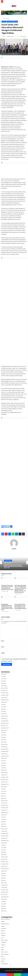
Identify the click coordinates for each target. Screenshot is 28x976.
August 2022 (4, 786)
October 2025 (4, 697)
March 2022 (4, 798)
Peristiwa (3, 944)
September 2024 (5, 727)
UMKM (2, 961)
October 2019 (4, 866)
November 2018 (4, 892)
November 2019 (4, 864)
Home (3, 18)
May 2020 (3, 849)
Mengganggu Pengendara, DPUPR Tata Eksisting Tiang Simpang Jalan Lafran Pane (7, 607)
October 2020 (4, 838)
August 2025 (4, 702)
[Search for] (26, 6)
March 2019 (3, 882)
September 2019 (5, 868)
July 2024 (3, 732)
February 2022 (4, 800)
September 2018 (5, 896)
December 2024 (4, 720)
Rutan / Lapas (4, 951)
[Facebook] (2, 534)
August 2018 (4, 899)
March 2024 (4, 742)
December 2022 (4, 777)
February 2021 (4, 828)
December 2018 (4, 889)
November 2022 (4, 779)
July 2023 (3, 760)
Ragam (2, 949)
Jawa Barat (3, 928)
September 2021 (5, 812)
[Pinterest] (6, 534)
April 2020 (3, 852)
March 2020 (4, 854)
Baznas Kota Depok (5, 919)
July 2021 (3, 817)
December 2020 (4, 833)
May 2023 (3, 765)
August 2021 (4, 814)
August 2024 (4, 730)
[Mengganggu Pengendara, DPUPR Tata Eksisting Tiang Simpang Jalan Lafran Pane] (7, 599)
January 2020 (4, 859)
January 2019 (4, 887)
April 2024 (3, 739)
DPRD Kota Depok (5, 923)
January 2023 (4, 774)
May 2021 (3, 821)
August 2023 (4, 758)
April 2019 (3, 880)
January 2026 (4, 690)
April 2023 (3, 767)
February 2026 (4, 688)
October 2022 (4, 781)
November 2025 (4, 695)
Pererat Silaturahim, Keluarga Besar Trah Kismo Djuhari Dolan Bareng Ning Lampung (20, 606)
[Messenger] (9, 534)
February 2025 (4, 716)
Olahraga (3, 935)
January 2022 (4, 803)
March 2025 (4, 713)
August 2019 (4, 871)
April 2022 (3, 796)
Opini (2, 937)
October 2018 (4, 894)
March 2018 (3, 910)
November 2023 (4, 751)
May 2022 (3, 793)
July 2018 (3, 901)
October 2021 (4, 810)
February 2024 (4, 744)
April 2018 (3, 908)
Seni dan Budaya (5, 954)
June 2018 (3, 903)
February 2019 (4, 885)
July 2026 (3, 676)
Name (3, 640)
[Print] (23, 534)
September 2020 (5, 840)
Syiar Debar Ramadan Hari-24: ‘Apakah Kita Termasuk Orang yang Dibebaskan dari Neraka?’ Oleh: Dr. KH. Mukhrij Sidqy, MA (20, 589)
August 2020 (4, 842)
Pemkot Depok (8, 560)
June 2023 (3, 763)
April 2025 (3, 711)
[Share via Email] (20, 534)
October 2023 (4, 753)
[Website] (14, 551)
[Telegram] (16, 534)
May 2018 (3, 906)
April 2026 (3, 683)
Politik (2, 947)
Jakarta (7, 18)
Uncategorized (4, 963)
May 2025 (3, 709)
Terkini (15, 21)
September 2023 (5, 756)
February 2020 (4, 857)
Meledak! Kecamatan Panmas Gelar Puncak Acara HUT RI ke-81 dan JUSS (13, 566)
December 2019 (4, 861)
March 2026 (4, 685)
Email (2, 646)
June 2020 (3, 847)
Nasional (3, 930)
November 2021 (4, 807)
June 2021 (3, 819)
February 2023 (4, 772)
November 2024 (4, 723)
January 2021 (4, 831)
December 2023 (4, 749)
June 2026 (3, 678)
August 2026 (4, 674)
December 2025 (4, 692)
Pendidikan (9, 21)
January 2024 (4, 746)
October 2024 (4, 725)
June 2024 (3, 735)
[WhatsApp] (13, 534)
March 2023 (4, 770)
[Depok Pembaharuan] (14, 6)
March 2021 (3, 826)
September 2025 (5, 699)
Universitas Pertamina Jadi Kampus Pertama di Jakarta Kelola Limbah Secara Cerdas (7, 587)
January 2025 (4, 718)
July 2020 (3, 845)
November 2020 (4, 835)
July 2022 (3, 788)
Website (3, 652)
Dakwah (3, 921)
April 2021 (3, 824)
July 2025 (3, 704)
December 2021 (4, 805)
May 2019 (3, 878)
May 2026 (3, 681)
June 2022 (3, 791)
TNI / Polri (3, 959)
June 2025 (3, 706)
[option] (14, 562)
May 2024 (3, 737)
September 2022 (5, 784)
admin (3, 36)
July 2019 (3, 873)
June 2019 (3, 875)
